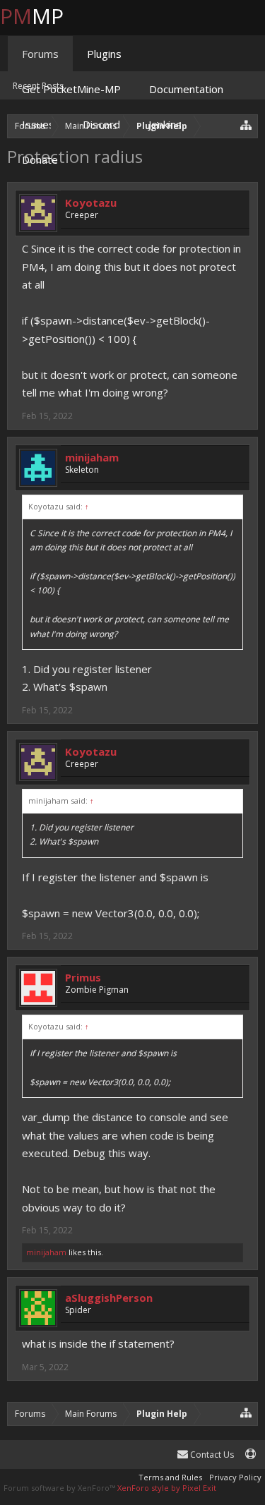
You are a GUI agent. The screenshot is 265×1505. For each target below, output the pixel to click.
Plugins (104, 54)
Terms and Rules (170, 1477)
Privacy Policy (235, 1477)
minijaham (92, 457)
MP (43, 15)
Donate (40, 159)
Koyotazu (91, 202)
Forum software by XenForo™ (60, 1487)
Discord (101, 124)
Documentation (186, 89)
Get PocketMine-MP (71, 89)
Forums (40, 54)
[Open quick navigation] (246, 1412)
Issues (38, 124)
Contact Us (211, 1455)
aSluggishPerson (109, 1298)
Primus (83, 977)
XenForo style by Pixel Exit (166, 1487)
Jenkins (165, 124)
